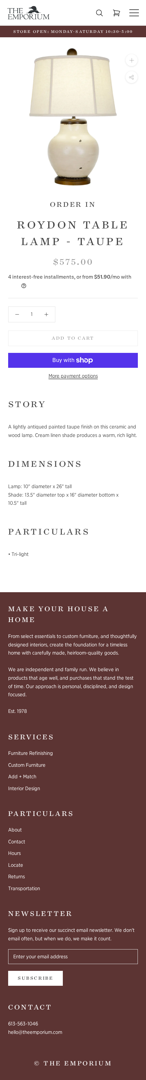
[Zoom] (132, 60)
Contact (16, 842)
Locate (15, 865)
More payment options (73, 376)
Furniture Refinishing (30, 753)
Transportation (24, 888)
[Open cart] (116, 13)
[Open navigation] (134, 12)
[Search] (99, 13)
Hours (14, 853)
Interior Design (24, 788)
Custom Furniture (26, 765)
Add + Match (22, 777)
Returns (16, 877)
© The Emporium (73, 1063)
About (15, 830)
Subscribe (35, 978)
